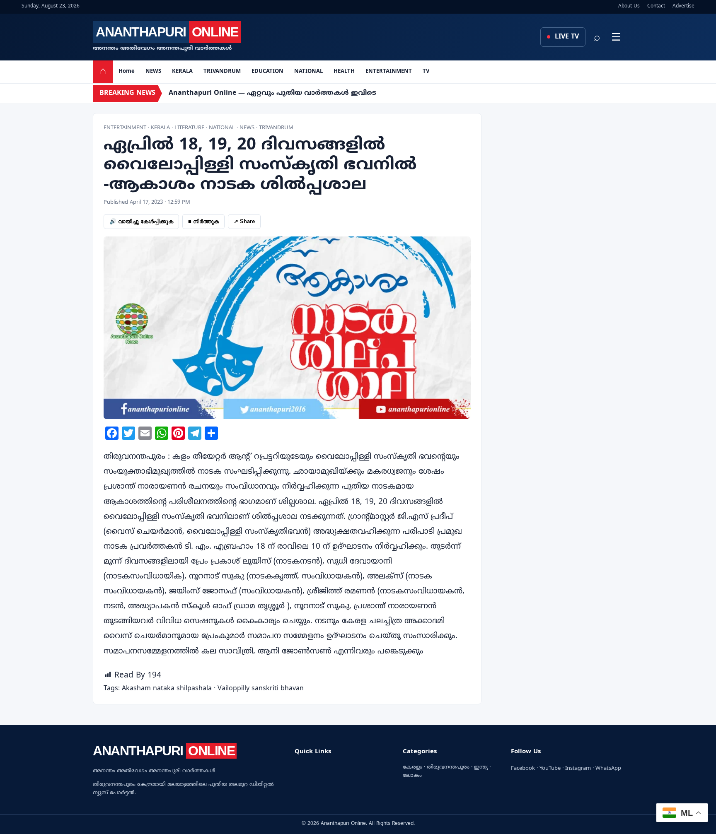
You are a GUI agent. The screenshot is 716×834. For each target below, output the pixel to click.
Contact (656, 6)
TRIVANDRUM (222, 71)
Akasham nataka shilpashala (167, 689)
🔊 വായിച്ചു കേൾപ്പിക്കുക (141, 221)
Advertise (683, 6)
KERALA (182, 71)
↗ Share (244, 221)
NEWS (153, 71)
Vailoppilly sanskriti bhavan (261, 689)
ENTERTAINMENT (388, 71)
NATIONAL (308, 71)
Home (127, 71)
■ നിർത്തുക (203, 221)
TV (426, 71)
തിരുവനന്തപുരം (448, 767)
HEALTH (344, 71)
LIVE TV (566, 37)
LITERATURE (189, 128)
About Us (629, 6)
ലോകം (412, 775)
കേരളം (412, 767)
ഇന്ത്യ (481, 767)
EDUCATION (267, 71)
